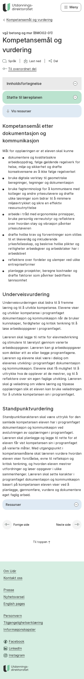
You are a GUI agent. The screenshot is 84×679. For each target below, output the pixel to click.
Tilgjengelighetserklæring (23, 623)
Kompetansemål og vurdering (29, 20)
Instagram (17, 655)
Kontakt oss (12, 578)
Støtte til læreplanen (24, 97)
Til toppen (40, 542)
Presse (8, 590)
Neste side (63, 524)
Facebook (16, 641)
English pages (14, 604)
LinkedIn (15, 648)
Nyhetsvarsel (13, 597)
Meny (74, 7)
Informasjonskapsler (19, 629)
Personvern (12, 616)
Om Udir (9, 571)
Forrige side (21, 524)
